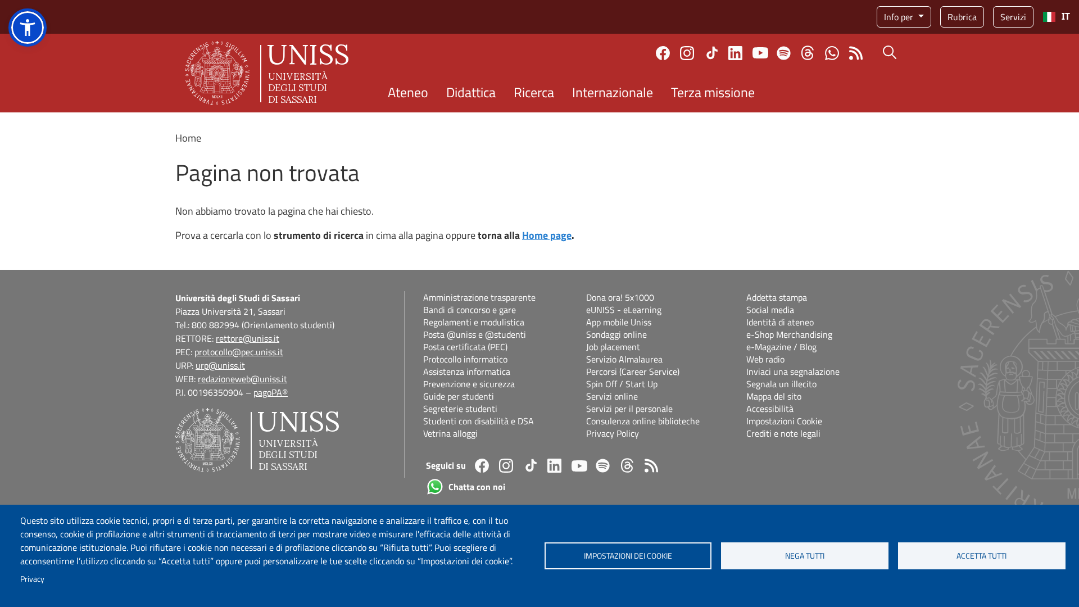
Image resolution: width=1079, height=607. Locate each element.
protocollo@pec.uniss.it (238, 352)
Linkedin (735, 53)
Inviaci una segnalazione (793, 371)
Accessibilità (770, 408)
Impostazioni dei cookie (628, 555)
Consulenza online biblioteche (643, 421)
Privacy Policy (612, 433)
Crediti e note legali (783, 433)
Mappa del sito (773, 396)
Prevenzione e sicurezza (469, 384)
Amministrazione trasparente (479, 297)
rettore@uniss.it (247, 338)
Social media (770, 310)
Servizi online (612, 396)
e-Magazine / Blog (781, 347)
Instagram (687, 53)
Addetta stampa (776, 297)
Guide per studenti (458, 396)
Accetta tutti (981, 555)
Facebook (663, 53)
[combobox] (1056, 16)
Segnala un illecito (781, 384)
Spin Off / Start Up (622, 384)
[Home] (266, 73)
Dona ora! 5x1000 (620, 297)
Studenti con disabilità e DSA (478, 421)
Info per (899, 17)
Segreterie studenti (460, 408)
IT (1066, 16)
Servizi (1013, 17)
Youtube (760, 53)
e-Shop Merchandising (789, 334)
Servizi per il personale (629, 408)
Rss (856, 53)
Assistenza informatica (466, 371)
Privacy (32, 579)
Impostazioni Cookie (784, 421)
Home (188, 138)
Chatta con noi (832, 53)
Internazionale (612, 92)
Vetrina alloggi (450, 433)
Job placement (613, 347)
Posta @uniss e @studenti (474, 334)
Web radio (765, 359)
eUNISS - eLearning (623, 310)
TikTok (712, 53)
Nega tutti (804, 555)
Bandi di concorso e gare (469, 310)
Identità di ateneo (780, 322)
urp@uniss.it (220, 365)
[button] (27, 27)
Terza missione (713, 92)
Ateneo (408, 92)
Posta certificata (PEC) (465, 347)
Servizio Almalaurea (624, 359)
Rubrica (962, 17)
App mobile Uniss (618, 322)
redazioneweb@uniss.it (242, 379)
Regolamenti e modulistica (473, 322)
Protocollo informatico (465, 359)
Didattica (471, 92)
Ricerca (534, 92)
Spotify (784, 53)
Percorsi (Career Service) (632, 371)
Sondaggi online (616, 334)
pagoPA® (270, 392)
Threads (808, 53)
